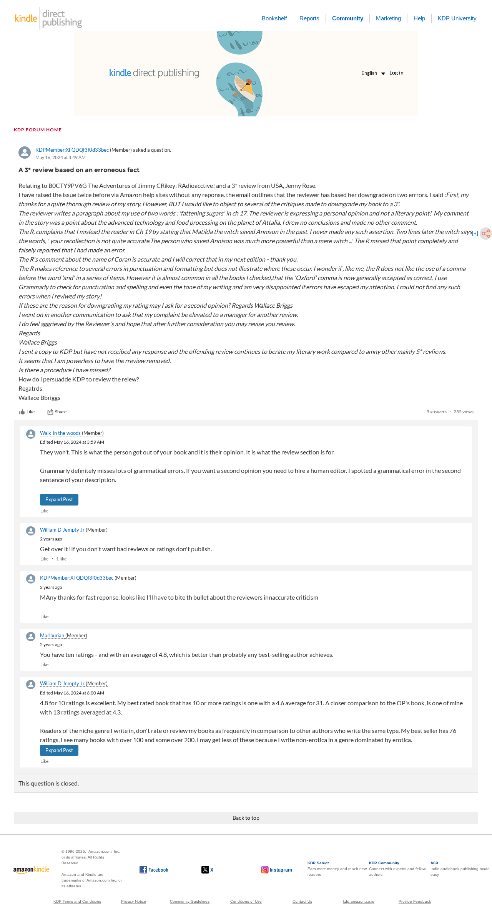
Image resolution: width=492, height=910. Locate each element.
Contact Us (302, 901)
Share (60, 411)
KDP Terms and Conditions (77, 901)
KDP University (457, 18)
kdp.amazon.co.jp (358, 901)
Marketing (388, 18)
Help (419, 18)
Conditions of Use (246, 901)
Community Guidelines (189, 901)
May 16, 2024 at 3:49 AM (60, 157)
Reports (309, 18)
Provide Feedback (415, 901)
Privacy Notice (133, 901)
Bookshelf (274, 18)
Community (347, 18)
